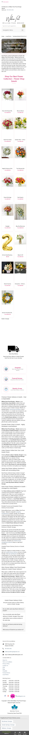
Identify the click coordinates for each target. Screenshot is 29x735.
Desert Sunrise (7, 283)
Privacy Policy (6, 663)
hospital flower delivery (11, 552)
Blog (4, 669)
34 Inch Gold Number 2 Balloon (7, 255)
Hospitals (5, 671)
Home (3, 36)
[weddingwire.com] (20, 696)
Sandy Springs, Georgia (8, 724)
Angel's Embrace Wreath (7, 168)
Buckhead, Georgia (7, 721)
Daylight (8, 226)
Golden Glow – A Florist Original (20, 139)
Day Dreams (20, 197)
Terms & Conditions (7, 662)
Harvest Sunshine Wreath (7, 312)
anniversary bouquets (15, 409)
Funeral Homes (6, 672)
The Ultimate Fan (20, 168)
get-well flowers (13, 553)
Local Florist (8, 36)
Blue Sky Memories (20, 226)
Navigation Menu (8, 30)
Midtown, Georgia (6, 728)
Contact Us (5, 665)
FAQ (4, 667)
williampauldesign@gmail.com (12, 651)
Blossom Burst (20, 111)
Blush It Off (20, 255)
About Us (5, 660)
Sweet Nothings (7, 197)
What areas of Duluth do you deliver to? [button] (13, 629)
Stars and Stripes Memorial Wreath (7, 111)
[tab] (13, 609)
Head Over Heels (8, 139)
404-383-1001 (10, 10)
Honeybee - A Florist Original (20, 283)
